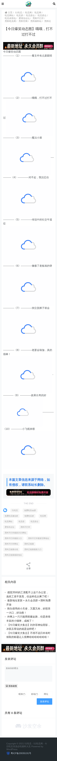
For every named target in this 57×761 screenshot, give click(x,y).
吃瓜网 (28, 12)
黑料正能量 (29, 544)
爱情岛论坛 (24, 18)
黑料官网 (23, 21)
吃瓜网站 (9, 15)
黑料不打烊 (38, 18)
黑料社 (47, 21)
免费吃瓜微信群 (11, 516)
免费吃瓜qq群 (30, 510)
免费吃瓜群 (29, 516)
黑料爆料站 (35, 21)
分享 (28, 568)
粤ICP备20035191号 (21, 753)
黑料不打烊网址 (11, 544)
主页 (9, 12)
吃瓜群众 (30, 15)
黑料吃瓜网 (10, 21)
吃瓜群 (19, 15)
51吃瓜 (18, 12)
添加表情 (12, 686)
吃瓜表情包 (10, 18)
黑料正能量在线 (11, 549)
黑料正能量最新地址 (13, 555)
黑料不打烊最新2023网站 (15, 533)
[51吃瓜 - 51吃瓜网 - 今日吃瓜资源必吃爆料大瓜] (28, 3)
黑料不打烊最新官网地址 (38, 538)
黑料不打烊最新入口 (13, 538)
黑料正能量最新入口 (32, 549)
